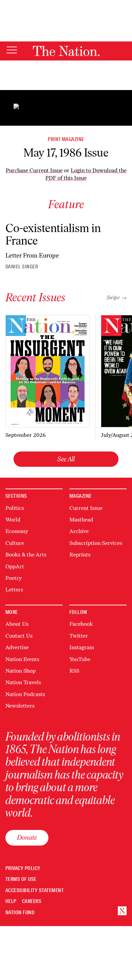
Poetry (13, 578)
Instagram (81, 647)
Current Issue (86, 508)
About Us (16, 624)
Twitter (78, 636)
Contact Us (18, 636)
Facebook (81, 624)
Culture (14, 543)
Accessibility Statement (34, 890)
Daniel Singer (21, 266)
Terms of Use (21, 879)
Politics (14, 508)
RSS (74, 671)
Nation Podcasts (25, 694)
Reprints (79, 554)
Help (11, 901)
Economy (16, 531)
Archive (79, 531)
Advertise (17, 647)
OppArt (14, 566)
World (12, 519)
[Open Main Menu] (12, 50)
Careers (31, 901)
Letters (14, 589)
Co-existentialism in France (53, 234)
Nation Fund (19, 913)
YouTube (79, 659)
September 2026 (25, 435)
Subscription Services (95, 543)
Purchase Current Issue (34, 170)
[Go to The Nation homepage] (66, 51)
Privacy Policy (23, 868)
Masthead (81, 519)
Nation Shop (20, 671)
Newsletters (20, 706)
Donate (27, 837)
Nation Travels (23, 682)
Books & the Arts (25, 554)
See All (66, 459)
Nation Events (22, 659)
